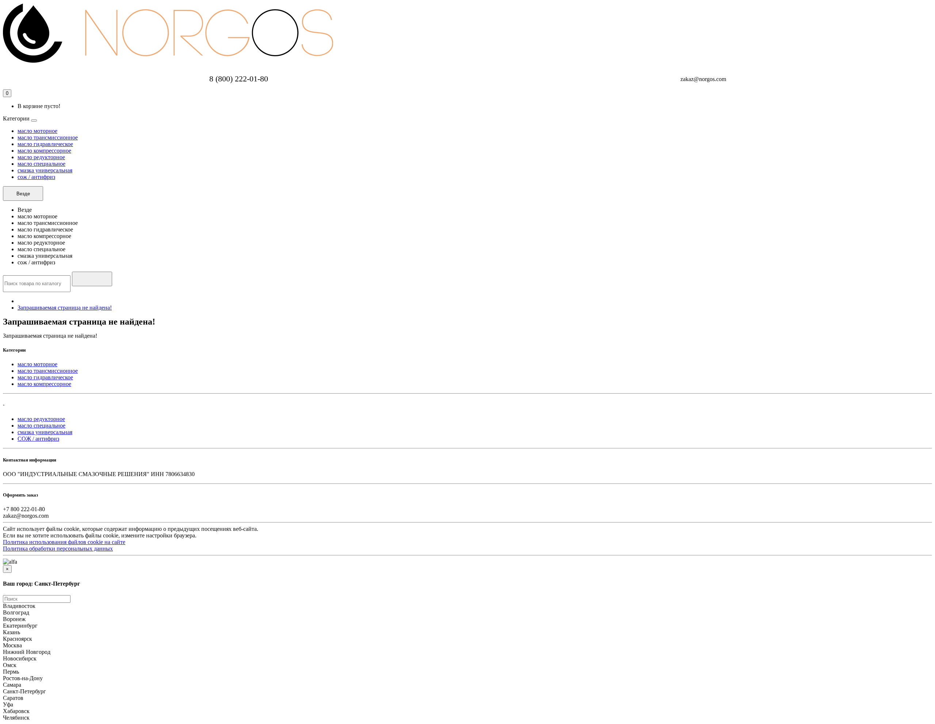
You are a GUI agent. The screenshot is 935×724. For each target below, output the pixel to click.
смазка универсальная (45, 170)
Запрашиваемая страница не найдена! (65, 307)
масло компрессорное (44, 151)
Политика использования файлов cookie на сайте (64, 542)
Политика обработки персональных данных (58, 548)
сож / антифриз (36, 177)
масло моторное (37, 131)
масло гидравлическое (45, 144)
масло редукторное (41, 157)
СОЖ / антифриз (38, 439)
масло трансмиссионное (48, 137)
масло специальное (41, 164)
